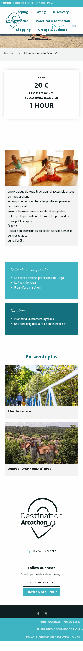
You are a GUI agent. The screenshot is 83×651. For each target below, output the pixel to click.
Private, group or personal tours (53, 636)
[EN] (74, 26)
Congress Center (23, 3)
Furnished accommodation (58, 629)
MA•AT (50, 3)
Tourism (6, 3)
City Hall (40, 3)
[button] (74, 25)
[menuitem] (14, 20)
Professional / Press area (59, 622)
